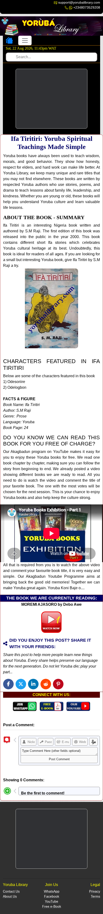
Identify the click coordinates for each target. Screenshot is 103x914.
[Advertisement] (51, 99)
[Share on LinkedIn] (33, 684)
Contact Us (11, 891)
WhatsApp (51, 891)
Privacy (94, 891)
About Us (10, 896)
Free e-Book (51, 906)
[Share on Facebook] (8, 684)
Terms (95, 896)
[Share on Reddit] (45, 684)
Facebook (51, 896)
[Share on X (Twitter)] (21, 684)
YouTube (51, 901)
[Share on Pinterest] (58, 684)
